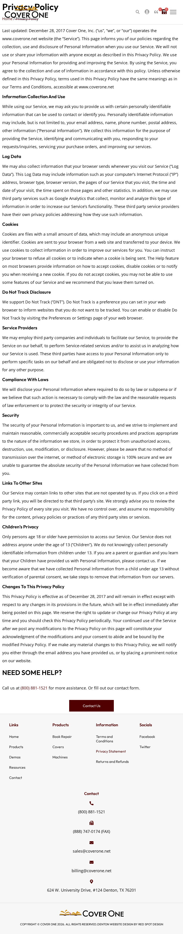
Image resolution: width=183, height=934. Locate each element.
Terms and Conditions (104, 738)
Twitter (145, 747)
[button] (137, 12)
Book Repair (62, 736)
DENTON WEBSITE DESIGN (115, 924)
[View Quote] (156, 11)
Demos (15, 757)
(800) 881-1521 (34, 688)
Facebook (147, 736)
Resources (17, 767)
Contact (15, 777)
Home (14, 736)
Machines (60, 757)
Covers (58, 747)
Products (16, 747)
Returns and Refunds (112, 761)
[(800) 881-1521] (91, 803)
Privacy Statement (111, 751)
